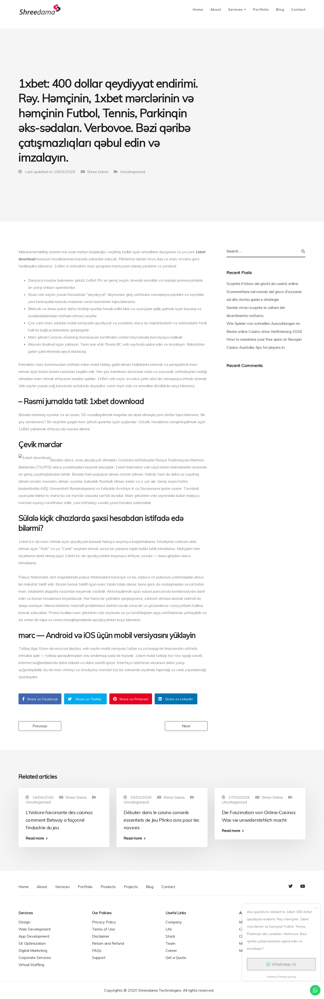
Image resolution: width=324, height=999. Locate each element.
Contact (298, 9)
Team (170, 943)
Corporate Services (35, 957)
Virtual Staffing (31, 964)
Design (24, 922)
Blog (280, 9)
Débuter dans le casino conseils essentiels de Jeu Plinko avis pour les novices (161, 819)
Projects (131, 886)
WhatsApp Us (284, 964)
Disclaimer (100, 936)
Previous (39, 726)
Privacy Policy (104, 922)
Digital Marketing (33, 950)
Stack (170, 936)
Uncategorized (132, 171)
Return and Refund (108, 943)
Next (186, 726)
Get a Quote (176, 957)
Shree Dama (97, 171)
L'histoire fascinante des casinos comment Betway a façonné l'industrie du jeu (59, 819)
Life (169, 929)
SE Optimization (32, 943)
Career (171, 950)
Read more (35, 838)
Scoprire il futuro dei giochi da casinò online (262, 283)
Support (99, 957)
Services (235, 9)
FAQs (97, 950)
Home (198, 9)
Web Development (35, 929)
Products (108, 886)
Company (174, 922)
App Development (34, 936)
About (215, 9)
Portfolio (261, 9)
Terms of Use (103, 929)
